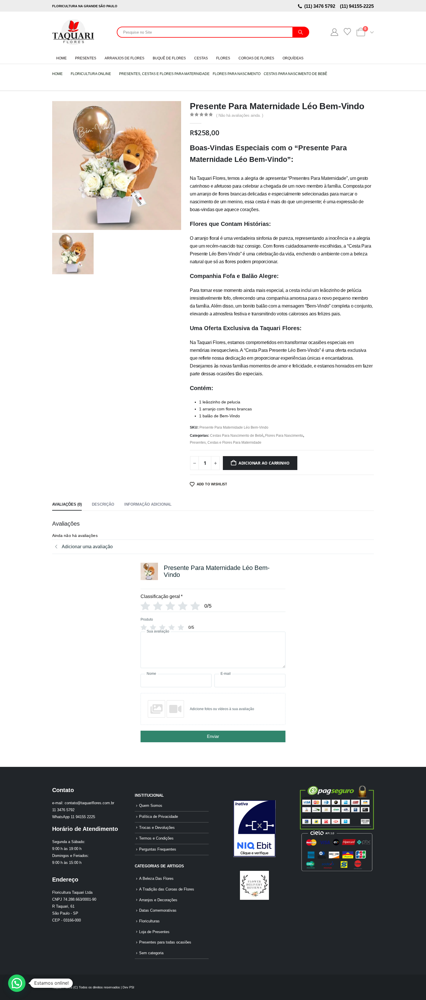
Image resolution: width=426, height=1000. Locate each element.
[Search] (300, 32)
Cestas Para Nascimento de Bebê (236, 436)
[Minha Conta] (334, 32)
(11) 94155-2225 (356, 6)
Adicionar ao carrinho (264, 463)
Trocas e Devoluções (157, 828)
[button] (17, 983)
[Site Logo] (73, 32)
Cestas (201, 58)
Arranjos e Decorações (158, 900)
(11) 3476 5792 (321, 6)
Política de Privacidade (158, 817)
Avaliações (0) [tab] (67, 504)
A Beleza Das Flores (156, 879)
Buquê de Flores (169, 58)
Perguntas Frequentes (157, 849)
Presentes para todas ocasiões (165, 942)
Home (61, 58)
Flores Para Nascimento (284, 436)
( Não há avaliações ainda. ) (239, 115)
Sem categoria (151, 953)
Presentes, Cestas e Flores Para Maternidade (225, 442)
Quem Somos (150, 806)
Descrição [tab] (103, 504)
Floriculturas (149, 921)
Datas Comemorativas (157, 910)
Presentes (85, 58)
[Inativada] (254, 828)
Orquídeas (293, 58)
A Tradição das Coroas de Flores (166, 889)
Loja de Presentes (154, 932)
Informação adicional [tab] (148, 504)
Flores (223, 58)
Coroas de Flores (256, 58)
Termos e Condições (156, 838)
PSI (131, 987)
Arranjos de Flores (124, 58)
